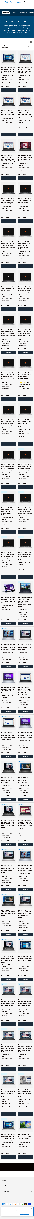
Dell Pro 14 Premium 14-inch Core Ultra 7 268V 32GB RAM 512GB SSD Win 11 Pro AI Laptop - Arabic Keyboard (25, 691)
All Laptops (6, 12)
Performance (23, 12)
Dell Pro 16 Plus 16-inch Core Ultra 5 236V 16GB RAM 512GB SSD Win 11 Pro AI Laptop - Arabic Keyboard (24, 1093)
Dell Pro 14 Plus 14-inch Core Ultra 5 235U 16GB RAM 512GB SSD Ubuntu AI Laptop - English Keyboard (7, 511)
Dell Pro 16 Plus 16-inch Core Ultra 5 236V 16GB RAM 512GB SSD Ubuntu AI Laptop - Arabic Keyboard (24, 556)
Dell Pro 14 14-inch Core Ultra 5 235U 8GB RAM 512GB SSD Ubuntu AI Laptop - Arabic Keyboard (8, 244)
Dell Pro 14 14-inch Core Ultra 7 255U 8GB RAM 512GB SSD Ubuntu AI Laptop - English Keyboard (8, 375)
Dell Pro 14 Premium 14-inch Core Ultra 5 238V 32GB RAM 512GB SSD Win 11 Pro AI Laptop (25, 70)
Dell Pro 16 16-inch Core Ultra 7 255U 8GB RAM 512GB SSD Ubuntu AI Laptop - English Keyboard (25, 332)
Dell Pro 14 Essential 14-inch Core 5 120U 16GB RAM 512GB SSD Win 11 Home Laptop (25, 647)
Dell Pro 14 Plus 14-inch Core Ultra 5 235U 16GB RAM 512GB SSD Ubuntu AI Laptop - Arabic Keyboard (24, 245)
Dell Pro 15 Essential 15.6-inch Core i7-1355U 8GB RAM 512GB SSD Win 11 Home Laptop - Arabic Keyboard (25, 1003)
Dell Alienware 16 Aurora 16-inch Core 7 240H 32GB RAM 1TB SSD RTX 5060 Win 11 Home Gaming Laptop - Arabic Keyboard (25, 602)
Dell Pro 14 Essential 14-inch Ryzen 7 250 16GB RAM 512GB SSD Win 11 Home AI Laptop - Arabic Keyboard (8, 824)
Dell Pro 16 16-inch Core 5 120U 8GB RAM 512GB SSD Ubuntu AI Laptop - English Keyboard (8, 201)
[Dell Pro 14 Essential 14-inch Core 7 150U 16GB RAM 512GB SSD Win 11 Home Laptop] (8, 768)
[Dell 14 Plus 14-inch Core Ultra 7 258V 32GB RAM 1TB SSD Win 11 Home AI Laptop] (8, 678)
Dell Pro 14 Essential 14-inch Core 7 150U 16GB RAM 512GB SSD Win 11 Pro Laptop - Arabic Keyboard (8, 869)
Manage (3, 1214)
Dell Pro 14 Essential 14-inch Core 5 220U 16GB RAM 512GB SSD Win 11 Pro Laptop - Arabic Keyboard (25, 913)
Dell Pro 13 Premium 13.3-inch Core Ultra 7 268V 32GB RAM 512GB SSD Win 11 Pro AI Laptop (8, 158)
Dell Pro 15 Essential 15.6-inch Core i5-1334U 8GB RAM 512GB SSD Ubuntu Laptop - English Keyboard (8, 555)
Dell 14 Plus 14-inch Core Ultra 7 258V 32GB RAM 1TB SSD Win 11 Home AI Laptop (8, 690)
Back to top (17, 1174)
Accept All (27, 1214)
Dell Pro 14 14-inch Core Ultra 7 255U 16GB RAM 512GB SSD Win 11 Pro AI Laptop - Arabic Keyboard (25, 823)
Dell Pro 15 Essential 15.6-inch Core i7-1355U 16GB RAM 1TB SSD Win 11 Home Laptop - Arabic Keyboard (8, 1093)
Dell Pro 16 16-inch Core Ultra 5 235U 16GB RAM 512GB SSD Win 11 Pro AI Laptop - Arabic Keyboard (25, 957)
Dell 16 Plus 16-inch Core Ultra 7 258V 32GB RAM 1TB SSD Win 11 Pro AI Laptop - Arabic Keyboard (25, 868)
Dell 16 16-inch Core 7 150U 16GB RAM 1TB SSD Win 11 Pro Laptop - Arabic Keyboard (8, 912)
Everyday (14, 12)
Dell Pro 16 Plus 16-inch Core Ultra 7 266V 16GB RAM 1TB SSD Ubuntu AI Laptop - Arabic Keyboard (8, 467)
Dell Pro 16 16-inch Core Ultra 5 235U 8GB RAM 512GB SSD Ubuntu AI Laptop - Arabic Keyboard (25, 289)
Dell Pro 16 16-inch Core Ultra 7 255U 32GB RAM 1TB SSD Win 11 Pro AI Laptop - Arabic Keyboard (8, 1137)
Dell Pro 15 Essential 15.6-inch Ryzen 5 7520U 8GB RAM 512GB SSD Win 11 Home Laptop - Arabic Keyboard (25, 1048)
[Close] (31, 1208)
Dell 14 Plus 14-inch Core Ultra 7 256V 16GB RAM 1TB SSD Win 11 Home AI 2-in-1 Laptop (8, 600)
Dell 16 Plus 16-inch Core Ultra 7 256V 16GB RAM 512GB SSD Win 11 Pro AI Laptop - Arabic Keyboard (8, 647)
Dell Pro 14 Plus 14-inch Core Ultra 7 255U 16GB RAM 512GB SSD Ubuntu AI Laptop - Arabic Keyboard (24, 423)
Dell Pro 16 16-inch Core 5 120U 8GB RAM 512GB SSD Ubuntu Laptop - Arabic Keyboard (25, 201)
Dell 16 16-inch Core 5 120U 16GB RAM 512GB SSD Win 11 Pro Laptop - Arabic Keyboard (24, 779)
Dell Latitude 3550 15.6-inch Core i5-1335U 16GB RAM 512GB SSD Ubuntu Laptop (25, 158)
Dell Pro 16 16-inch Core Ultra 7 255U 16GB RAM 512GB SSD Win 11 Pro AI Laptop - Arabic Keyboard (8, 70)
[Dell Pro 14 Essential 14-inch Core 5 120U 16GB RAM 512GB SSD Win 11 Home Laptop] (25, 635)
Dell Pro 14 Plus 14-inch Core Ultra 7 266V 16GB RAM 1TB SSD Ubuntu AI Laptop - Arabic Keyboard (8, 332)
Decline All (22, 1214)
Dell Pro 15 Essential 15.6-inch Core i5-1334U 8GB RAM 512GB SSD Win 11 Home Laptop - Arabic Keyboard (8, 1048)
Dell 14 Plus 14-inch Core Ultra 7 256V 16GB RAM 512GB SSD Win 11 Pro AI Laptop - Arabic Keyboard (25, 735)
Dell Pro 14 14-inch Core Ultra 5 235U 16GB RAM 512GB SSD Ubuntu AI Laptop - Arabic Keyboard (25, 467)
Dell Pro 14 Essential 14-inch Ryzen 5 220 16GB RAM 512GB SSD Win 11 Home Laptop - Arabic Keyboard (8, 958)
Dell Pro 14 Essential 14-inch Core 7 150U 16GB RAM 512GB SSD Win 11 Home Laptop (8, 779)
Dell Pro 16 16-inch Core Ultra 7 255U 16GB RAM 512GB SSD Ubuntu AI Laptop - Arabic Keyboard (8, 422)
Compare (26, 42)
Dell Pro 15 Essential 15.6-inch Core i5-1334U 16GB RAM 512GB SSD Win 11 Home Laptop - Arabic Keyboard (8, 1003)
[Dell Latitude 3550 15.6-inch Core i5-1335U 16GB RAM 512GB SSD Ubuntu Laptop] (25, 146)
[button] (31, 2)
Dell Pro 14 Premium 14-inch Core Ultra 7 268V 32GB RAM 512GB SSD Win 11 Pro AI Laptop (8, 113)
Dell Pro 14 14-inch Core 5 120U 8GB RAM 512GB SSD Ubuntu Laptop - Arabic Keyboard (8, 289)
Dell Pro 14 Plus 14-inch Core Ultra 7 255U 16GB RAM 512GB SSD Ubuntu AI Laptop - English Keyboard (24, 376)
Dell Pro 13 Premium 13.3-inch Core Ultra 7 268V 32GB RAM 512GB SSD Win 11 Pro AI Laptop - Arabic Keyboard (8, 736)
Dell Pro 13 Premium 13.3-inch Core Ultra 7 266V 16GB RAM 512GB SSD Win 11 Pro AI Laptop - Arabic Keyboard (25, 114)
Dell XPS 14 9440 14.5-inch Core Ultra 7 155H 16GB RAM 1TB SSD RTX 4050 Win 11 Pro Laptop (25, 1137)
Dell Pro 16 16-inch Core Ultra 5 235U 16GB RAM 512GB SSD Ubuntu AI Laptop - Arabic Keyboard (25, 510)
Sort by (3, 45)
